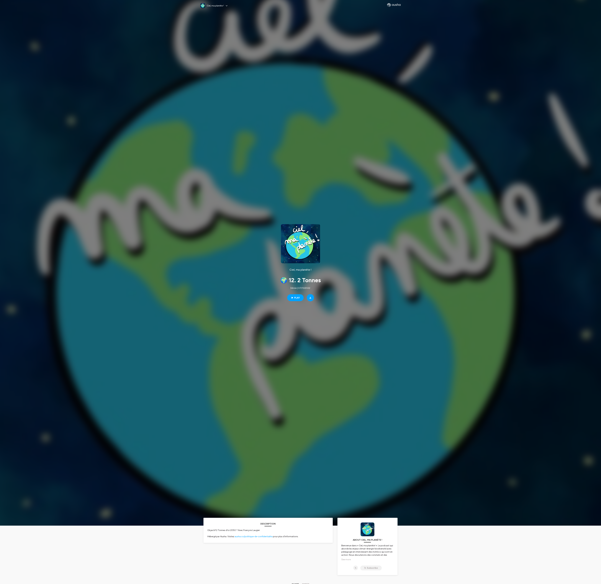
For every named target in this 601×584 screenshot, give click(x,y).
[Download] (310, 297)
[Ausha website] (394, 5)
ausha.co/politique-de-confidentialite (253, 536)
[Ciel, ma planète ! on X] (355, 568)
